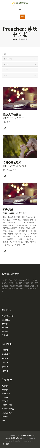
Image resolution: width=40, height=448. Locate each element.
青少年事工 (6, 354)
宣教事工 (5, 367)
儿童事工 (5, 350)
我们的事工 (6, 320)
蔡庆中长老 (21, 118)
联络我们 (5, 416)
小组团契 (5, 324)
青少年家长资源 (8, 409)
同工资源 (5, 401)
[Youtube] (7, 443)
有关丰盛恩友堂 (8, 316)
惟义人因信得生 (12, 114)
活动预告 (5, 390)
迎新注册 (5, 331)
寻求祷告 (5, 335)
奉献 (22, 16)
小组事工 (5, 358)
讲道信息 (5, 386)
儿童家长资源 (7, 405)
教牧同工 (5, 327)
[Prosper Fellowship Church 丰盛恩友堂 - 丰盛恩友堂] (20, 4)
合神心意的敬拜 (12, 162)
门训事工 (5, 362)
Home (14, 39)
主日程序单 (6, 393)
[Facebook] (3, 443)
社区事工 (5, 371)
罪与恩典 (8, 209)
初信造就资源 (7, 413)
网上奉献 (5, 298)
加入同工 (5, 397)
